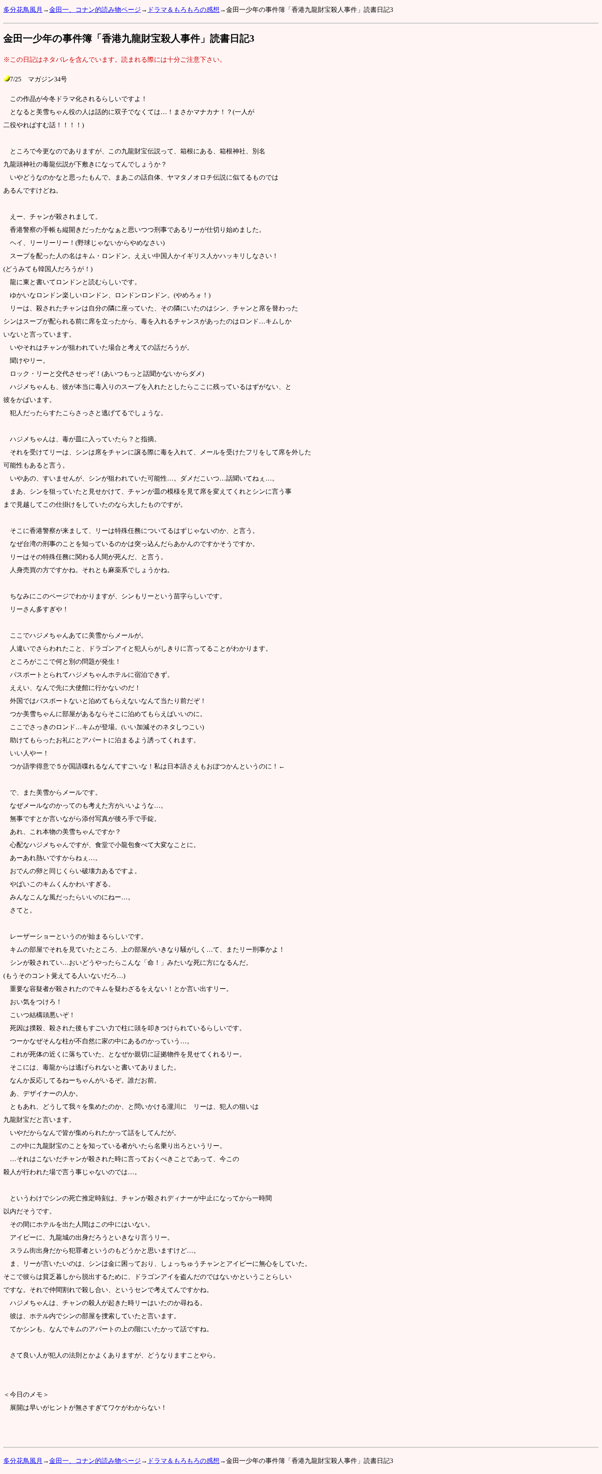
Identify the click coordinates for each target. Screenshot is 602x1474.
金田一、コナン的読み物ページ (95, 9)
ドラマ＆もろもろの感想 (183, 9)
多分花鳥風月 (23, 9)
